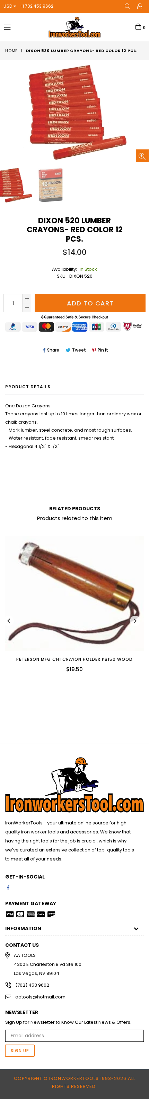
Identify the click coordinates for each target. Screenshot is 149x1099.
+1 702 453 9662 (36, 6)
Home (11, 50)
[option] (52, 185)
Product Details (28, 387)
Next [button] (135, 621)
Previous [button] (8, 621)
